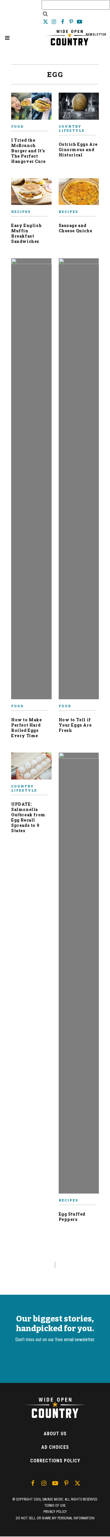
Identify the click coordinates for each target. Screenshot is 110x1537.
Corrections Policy (55, 1460)
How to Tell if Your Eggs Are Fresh (75, 725)
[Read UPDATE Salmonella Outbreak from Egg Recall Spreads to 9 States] (31, 768)
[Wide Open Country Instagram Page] (54, 22)
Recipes (21, 211)
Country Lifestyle (71, 128)
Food (17, 126)
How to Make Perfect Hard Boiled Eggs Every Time (26, 727)
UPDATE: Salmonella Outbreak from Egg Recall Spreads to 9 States (28, 817)
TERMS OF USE (55, 1505)
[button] (7, 38)
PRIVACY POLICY (55, 1512)
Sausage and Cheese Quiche (75, 228)
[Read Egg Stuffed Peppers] (79, 975)
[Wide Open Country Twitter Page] (46, 22)
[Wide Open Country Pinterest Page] (71, 22)
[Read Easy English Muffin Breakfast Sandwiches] (31, 194)
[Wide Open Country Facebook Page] (63, 22)
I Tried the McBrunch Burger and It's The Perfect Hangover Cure (28, 150)
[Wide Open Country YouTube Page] (79, 22)
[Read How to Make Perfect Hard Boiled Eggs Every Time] (31, 481)
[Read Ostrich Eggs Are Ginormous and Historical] (79, 108)
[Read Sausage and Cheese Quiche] (79, 194)
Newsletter (96, 34)
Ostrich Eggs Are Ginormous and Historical (78, 149)
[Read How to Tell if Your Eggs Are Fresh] (79, 481)
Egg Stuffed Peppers (72, 1216)
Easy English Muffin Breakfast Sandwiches (26, 233)
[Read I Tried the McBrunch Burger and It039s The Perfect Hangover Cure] (31, 108)
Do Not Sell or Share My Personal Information (55, 1518)
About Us (55, 1433)
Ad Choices (55, 1447)
